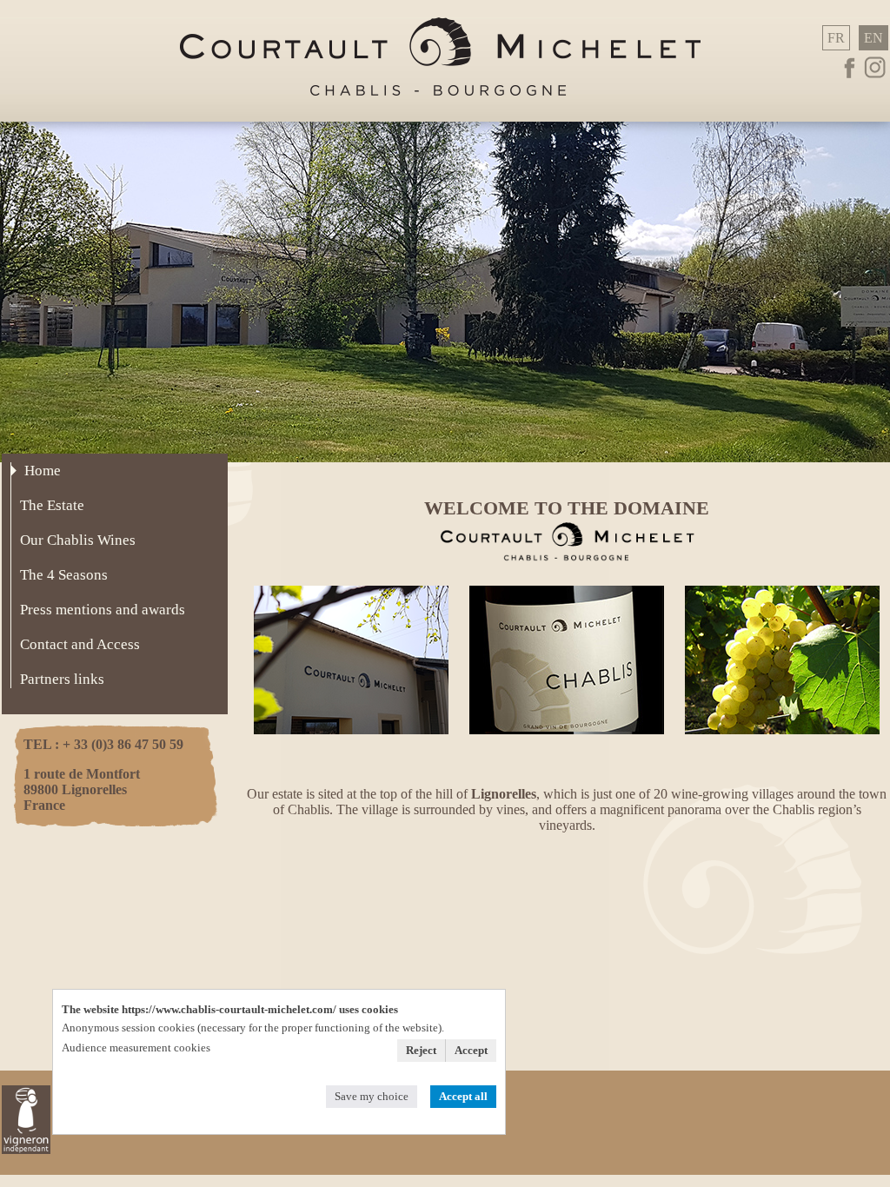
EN (873, 37)
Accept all (463, 1096)
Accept (471, 1050)
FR (836, 37)
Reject (421, 1050)
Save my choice (371, 1096)
